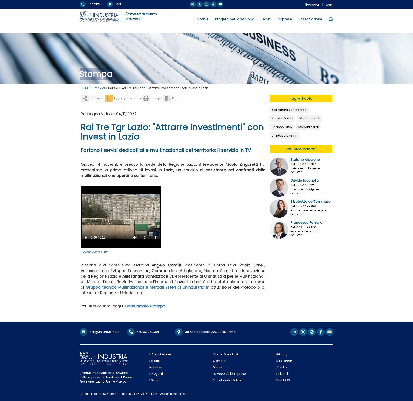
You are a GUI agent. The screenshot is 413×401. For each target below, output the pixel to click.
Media (217, 367)
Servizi (266, 19)
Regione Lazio (282, 127)
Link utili (282, 374)
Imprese (285, 19)
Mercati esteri (308, 127)
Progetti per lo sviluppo (234, 19)
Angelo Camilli (282, 118)
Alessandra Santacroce (289, 110)
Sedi (117, 4)
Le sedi (154, 361)
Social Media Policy (227, 380)
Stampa (99, 88)
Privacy (281, 354)
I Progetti (156, 374)
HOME (85, 88)
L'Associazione (160, 354)
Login (329, 4)
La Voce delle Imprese (229, 374)
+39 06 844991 (147, 332)
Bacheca (312, 4)
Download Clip (94, 252)
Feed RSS (283, 380)
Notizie (202, 19)
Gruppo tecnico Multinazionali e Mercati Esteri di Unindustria (145, 287)
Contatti (93, 4)
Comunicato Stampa (145, 306)
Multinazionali (309, 118)
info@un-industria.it (103, 332)
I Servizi (154, 380)
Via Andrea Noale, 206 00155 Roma (209, 332)
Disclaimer (284, 361)
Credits (281, 367)
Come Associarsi (225, 354)
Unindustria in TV (284, 135)
